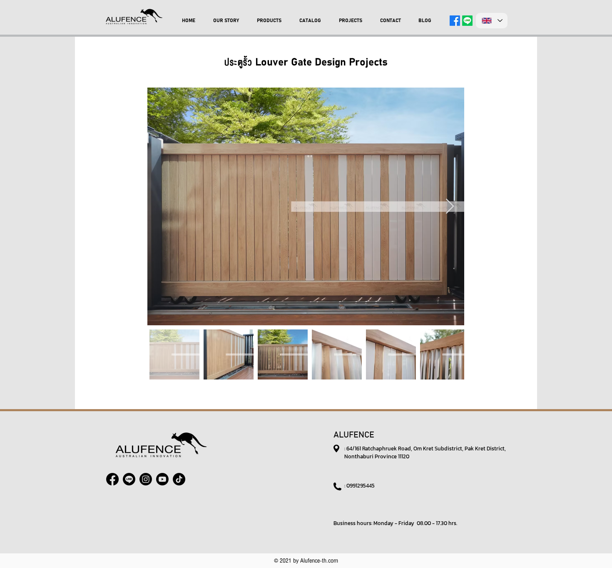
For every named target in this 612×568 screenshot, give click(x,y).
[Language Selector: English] (492, 20)
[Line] (467, 20)
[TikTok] (179, 479)
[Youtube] (162, 479)
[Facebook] (455, 20)
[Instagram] (145, 479)
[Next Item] (450, 207)
